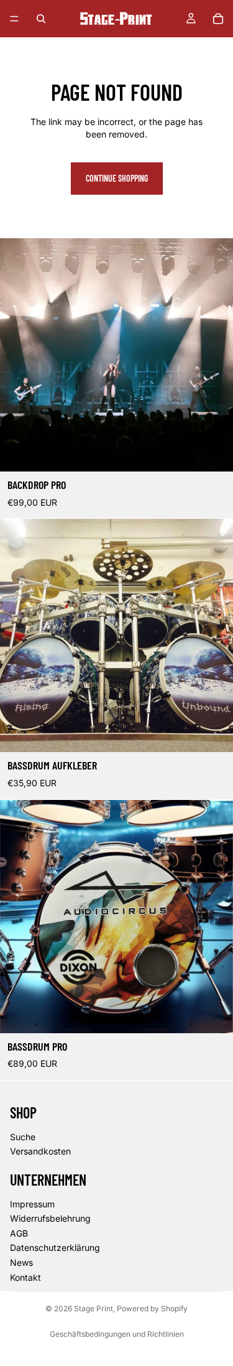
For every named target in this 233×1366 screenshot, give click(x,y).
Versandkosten (40, 1151)
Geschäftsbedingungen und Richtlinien (117, 1334)
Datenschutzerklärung (55, 1247)
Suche (22, 1136)
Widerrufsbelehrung (50, 1218)
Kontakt (25, 1277)
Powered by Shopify (152, 1308)
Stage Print (93, 1308)
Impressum (32, 1204)
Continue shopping (117, 178)
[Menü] (14, 18)
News (21, 1262)
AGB (19, 1233)
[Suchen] (41, 18)
